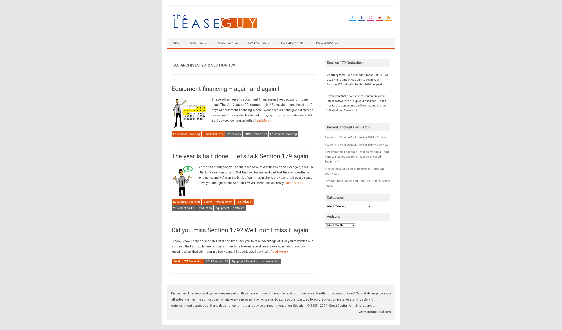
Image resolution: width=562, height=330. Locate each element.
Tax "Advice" (244, 201)
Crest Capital (228, 42)
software (238, 208)
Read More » (263, 120)
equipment (222, 208)
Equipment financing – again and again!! (225, 88)
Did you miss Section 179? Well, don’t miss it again (240, 230)
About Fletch (198, 42)
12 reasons (234, 134)
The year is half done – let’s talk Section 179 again (240, 156)
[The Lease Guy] (215, 30)
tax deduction (270, 261)
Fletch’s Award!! (292, 42)
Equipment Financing (186, 134)
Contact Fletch (259, 42)
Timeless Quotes (326, 42)
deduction (205, 208)
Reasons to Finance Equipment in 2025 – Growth (355, 137)
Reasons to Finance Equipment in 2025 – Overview (356, 144)
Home (175, 42)
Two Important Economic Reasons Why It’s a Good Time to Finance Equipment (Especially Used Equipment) (357, 156)
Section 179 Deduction (218, 201)
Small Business (213, 134)
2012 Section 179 (256, 134)
